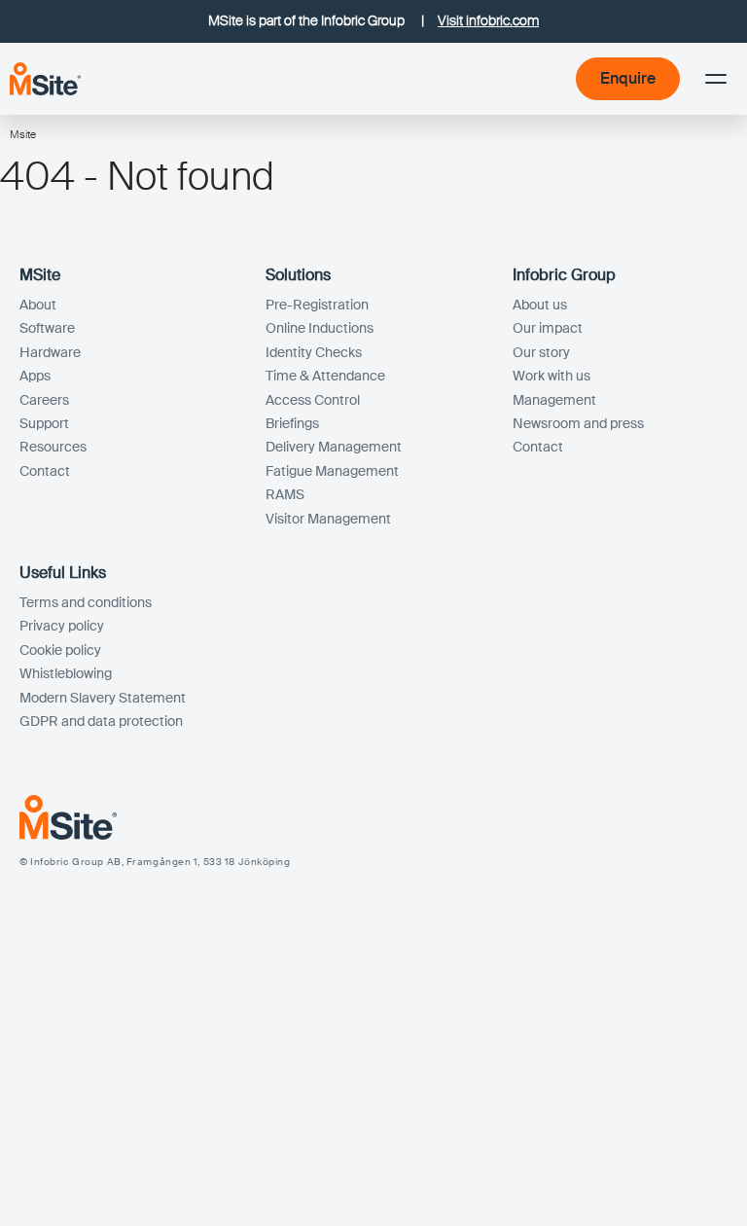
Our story (541, 352)
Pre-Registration (317, 304)
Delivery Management (334, 446)
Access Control (313, 400)
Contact (44, 471)
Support (44, 423)
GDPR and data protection (101, 721)
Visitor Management (328, 518)
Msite (23, 134)
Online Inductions (320, 328)
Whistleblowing (65, 673)
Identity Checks (314, 352)
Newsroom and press (578, 423)
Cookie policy (60, 650)
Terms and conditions (85, 602)
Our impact (548, 328)
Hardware (50, 352)
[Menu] (715, 78)
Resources (53, 446)
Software (47, 328)
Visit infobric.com (488, 20)
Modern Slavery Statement (102, 697)
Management (554, 400)
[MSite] (45, 78)
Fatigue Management (332, 471)
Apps (35, 375)
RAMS (285, 494)
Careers (44, 400)
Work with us (551, 375)
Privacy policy (61, 625)
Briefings (292, 423)
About (37, 304)
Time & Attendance (325, 375)
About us (540, 304)
